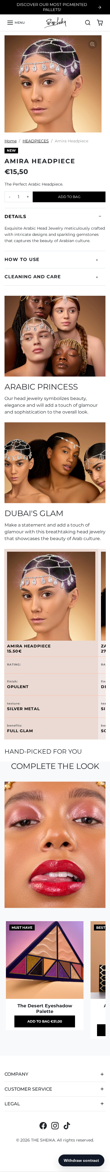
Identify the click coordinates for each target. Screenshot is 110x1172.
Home (11, 140)
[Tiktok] (67, 1126)
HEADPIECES (36, 140)
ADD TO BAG (69, 197)
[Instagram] (55, 1126)
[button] (15, 22)
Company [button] (16, 1074)
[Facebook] (43, 1126)
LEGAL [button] (12, 1103)
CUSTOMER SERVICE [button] (28, 1089)
